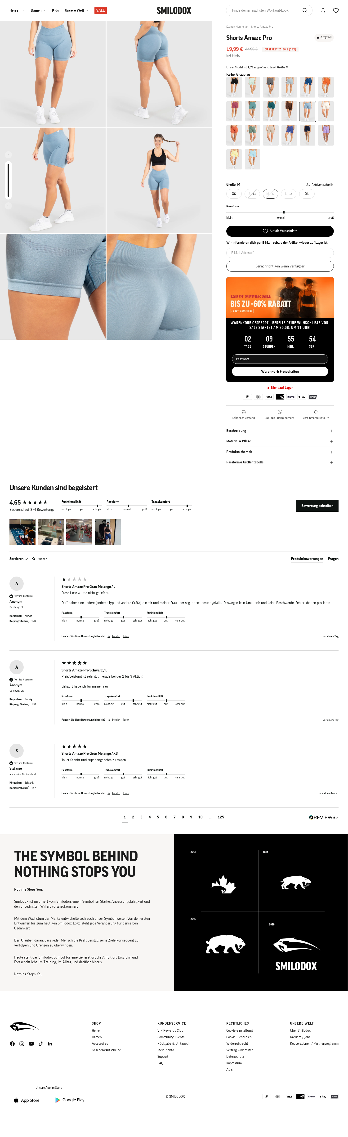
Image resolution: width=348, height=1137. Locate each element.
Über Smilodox (300, 1030)
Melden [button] (116, 636)
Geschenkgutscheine (106, 1050)
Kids (55, 10)
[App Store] (28, 1100)
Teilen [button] (126, 636)
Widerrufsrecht (237, 1043)
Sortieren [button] (16, 559)
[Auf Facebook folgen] (12, 1044)
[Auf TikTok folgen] (41, 1044)
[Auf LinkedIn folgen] (50, 1044)
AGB (229, 1069)
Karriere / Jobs (300, 1037)
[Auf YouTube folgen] (31, 1044)
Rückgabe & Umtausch (173, 1043)
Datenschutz (235, 1056)
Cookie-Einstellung (239, 1030)
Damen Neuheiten (237, 26)
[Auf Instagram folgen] (22, 1044)
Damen (36, 10)
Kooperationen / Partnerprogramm (314, 1043)
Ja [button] (109, 636)
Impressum (234, 1063)
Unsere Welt (74, 10)
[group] (34, 502)
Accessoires (100, 1043)
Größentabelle (323, 185)
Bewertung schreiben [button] (317, 506)
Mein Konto (165, 1050)
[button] (22, 532)
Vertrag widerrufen (240, 1050)
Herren (14, 10)
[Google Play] (70, 1100)
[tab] (307, 559)
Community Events (170, 1037)
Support (162, 1056)
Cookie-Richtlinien (239, 1037)
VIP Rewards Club (170, 1030)
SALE (100, 10)
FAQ (160, 1063)
